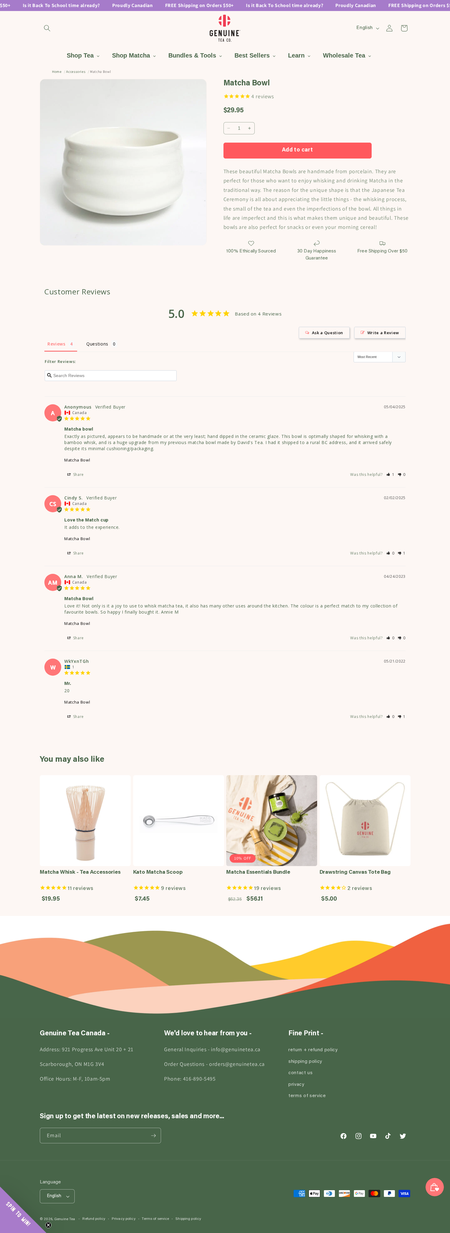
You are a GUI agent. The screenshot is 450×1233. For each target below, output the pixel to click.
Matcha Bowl (77, 460)
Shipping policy (188, 1219)
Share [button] (78, 474)
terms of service (307, 1096)
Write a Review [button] (383, 332)
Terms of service (155, 1219)
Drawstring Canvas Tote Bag (355, 872)
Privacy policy (124, 1219)
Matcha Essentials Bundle (258, 872)
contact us (300, 1073)
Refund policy (93, 1219)
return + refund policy (313, 1050)
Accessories (75, 71)
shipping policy (305, 1061)
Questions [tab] (97, 344)
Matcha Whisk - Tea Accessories (80, 872)
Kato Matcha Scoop (158, 872)
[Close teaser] (48, 1225)
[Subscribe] (153, 1136)
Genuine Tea (64, 1219)
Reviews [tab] (56, 344)
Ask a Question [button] (327, 332)
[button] (47, 28)
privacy (296, 1084)
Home (57, 71)
